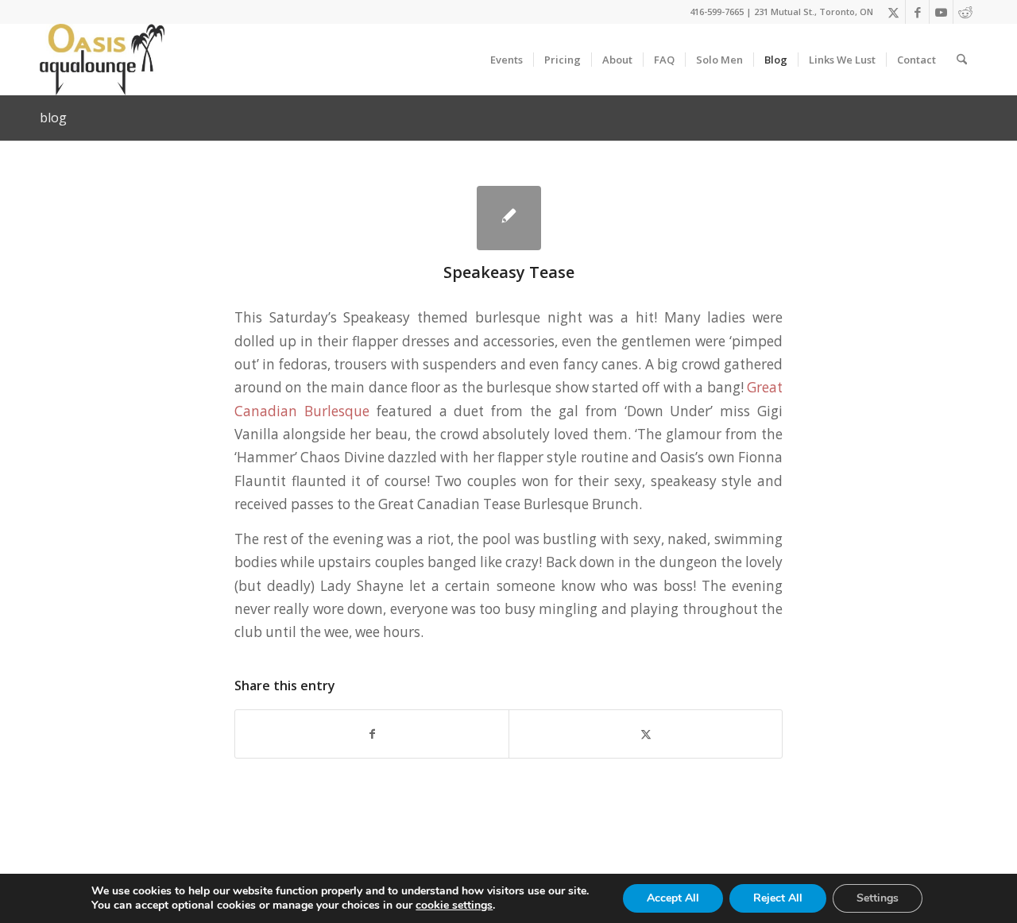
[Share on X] (645, 734)
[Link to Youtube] (941, 12)
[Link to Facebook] (917, 12)
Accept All (673, 898)
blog (53, 117)
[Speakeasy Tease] (509, 218)
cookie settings (454, 905)
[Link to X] (893, 12)
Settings (878, 898)
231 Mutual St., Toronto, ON (813, 11)
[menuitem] (506, 59)
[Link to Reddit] (965, 12)
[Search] (961, 59)
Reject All (777, 898)
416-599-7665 (717, 11)
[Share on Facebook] (371, 734)
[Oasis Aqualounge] (102, 59)
